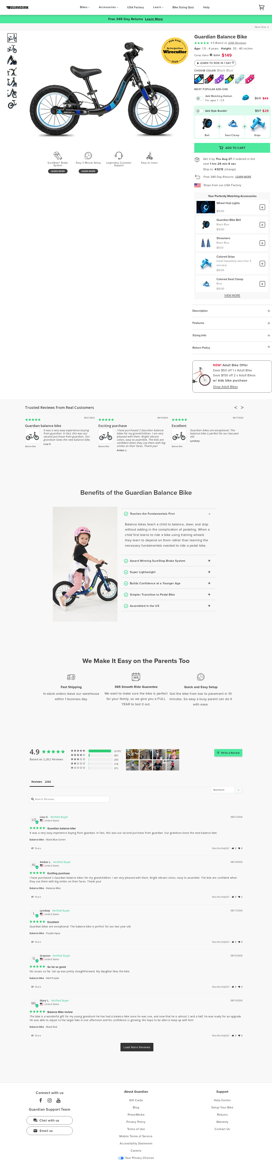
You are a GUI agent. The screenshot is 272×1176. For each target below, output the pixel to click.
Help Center (222, 1100)
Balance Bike (30, 446)
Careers (136, 1151)
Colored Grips (225, 257)
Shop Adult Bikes (225, 387)
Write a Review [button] (230, 752)
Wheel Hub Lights (228, 203)
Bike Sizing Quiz (183, 7)
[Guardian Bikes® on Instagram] (49, 1100)
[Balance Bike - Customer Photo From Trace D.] (159, 754)
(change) (230, 169)
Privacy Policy (136, 1122)
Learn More (154, 19)
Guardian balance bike (43, 425)
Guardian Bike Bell (228, 220)
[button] (234, 848)
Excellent (179, 425)
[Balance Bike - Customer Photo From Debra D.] (146, 754)
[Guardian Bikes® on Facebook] (40, 1100)
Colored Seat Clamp (229, 279)
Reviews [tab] (36, 781)
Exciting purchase (112, 425)
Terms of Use (136, 1129)
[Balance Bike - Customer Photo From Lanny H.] (173, 765)
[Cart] (261, 7)
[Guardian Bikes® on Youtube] (58, 1100)
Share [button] (37, 848)
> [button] (136, 1047)
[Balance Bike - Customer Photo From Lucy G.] (132, 765)
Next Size (260, 26)
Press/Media (136, 1115)
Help (206, 7)
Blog (136, 1107)
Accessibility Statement (136, 1143)
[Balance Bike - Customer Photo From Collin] (132, 754)
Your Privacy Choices (139, 1158)
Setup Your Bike (222, 1107)
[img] (199, 79)
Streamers (223, 238)
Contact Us (222, 1129)
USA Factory (135, 7)
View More (232, 295)
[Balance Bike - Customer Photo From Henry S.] (146, 765)
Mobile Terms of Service (135, 1136)
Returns (222, 1115)
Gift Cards (136, 1100)
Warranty (222, 1122)
